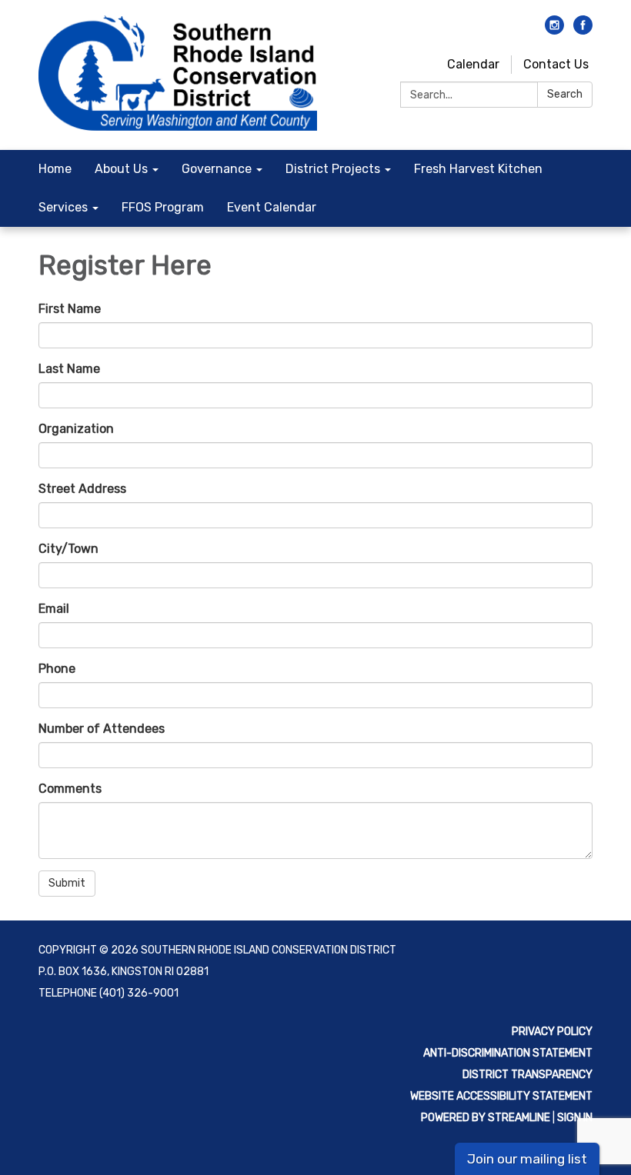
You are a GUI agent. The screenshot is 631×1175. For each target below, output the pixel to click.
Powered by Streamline (485, 1117)
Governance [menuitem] (217, 168)
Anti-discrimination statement (508, 1053)
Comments (70, 788)
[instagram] (554, 30)
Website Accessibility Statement (501, 1096)
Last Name (69, 368)
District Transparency (527, 1074)
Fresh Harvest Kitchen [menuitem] (478, 168)
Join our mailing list (527, 1159)
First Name (69, 308)
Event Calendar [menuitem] (271, 207)
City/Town (68, 548)
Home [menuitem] (55, 168)
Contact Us (556, 64)
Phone (56, 668)
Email (53, 608)
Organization (76, 428)
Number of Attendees (101, 728)
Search (565, 94)
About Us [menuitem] (121, 168)
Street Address (82, 488)
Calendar (473, 64)
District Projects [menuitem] (332, 168)
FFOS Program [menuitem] (163, 207)
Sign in (575, 1117)
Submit (66, 883)
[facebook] (583, 30)
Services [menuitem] (63, 207)
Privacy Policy (552, 1031)
